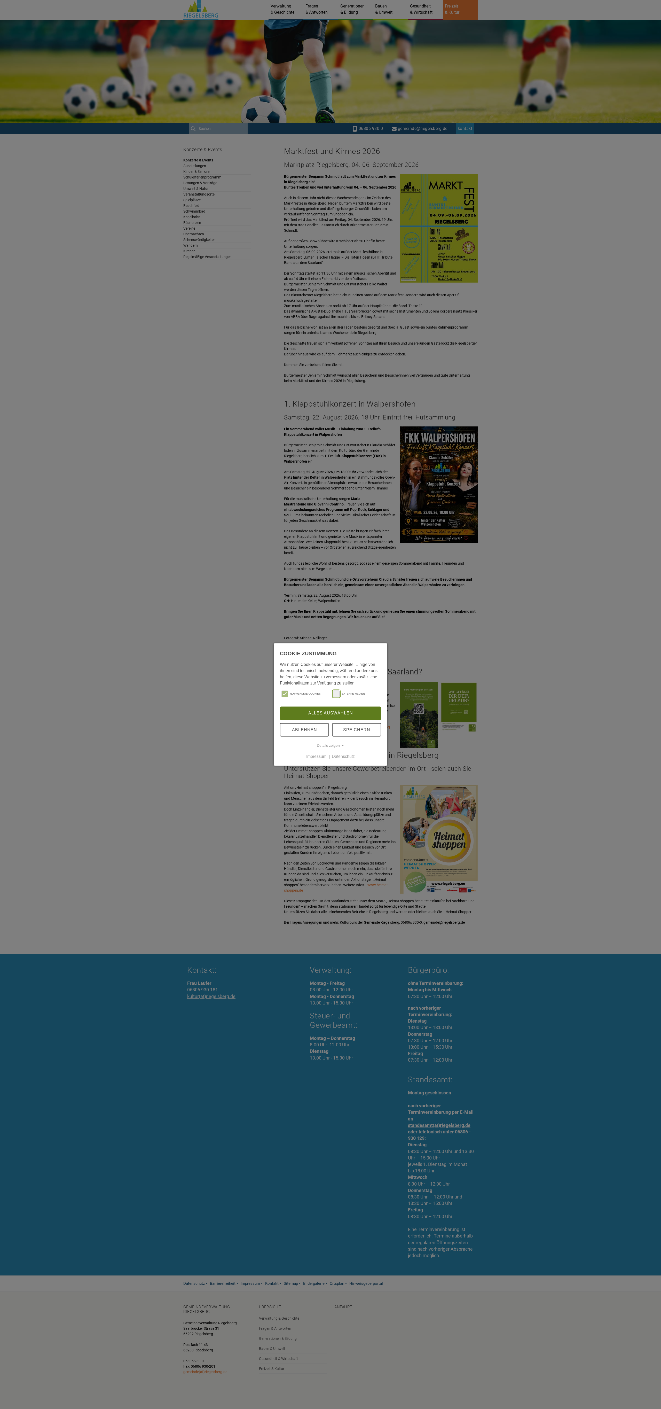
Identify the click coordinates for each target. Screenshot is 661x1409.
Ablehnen (304, 729)
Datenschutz (343, 756)
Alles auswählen (330, 713)
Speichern (356, 729)
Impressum (316, 756)
